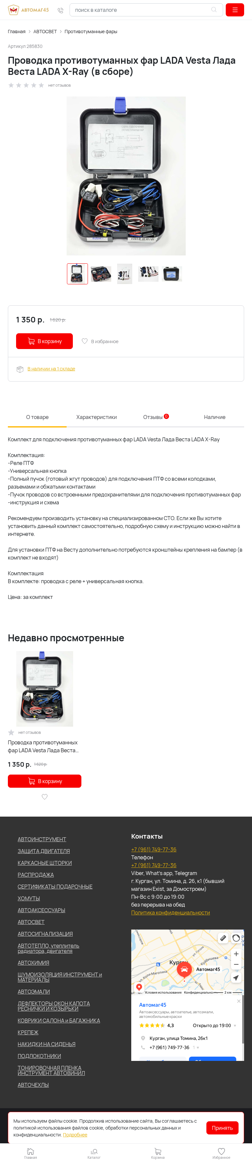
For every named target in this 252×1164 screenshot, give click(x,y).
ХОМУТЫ (29, 898)
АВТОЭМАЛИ (34, 991)
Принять (222, 1127)
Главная (17, 31)
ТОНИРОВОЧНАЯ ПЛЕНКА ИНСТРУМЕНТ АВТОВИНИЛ (51, 1070)
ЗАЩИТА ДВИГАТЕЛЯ (44, 851)
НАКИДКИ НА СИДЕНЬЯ (46, 1044)
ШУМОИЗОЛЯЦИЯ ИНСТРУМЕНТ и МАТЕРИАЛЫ (60, 977)
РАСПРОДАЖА (36, 874)
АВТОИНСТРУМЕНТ (42, 839)
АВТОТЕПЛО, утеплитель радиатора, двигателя (48, 948)
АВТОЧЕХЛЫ (33, 1084)
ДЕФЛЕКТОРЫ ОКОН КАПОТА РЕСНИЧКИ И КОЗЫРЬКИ (54, 1006)
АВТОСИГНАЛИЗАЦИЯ (45, 933)
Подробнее (75, 1134)
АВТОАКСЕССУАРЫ (41, 910)
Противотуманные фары (91, 31)
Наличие (214, 417)
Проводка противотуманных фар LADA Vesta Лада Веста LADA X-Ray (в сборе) (42, 746)
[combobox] (146, 9)
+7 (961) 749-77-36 (154, 849)
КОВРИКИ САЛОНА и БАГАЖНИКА (59, 1020)
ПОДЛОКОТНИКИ (39, 1056)
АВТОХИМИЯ (33, 962)
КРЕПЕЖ (28, 1032)
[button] (235, 9)
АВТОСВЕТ (45, 31)
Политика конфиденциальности (170, 912)
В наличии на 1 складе (51, 368)
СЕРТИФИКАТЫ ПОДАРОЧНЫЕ (55, 886)
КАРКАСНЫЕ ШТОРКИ (45, 863)
